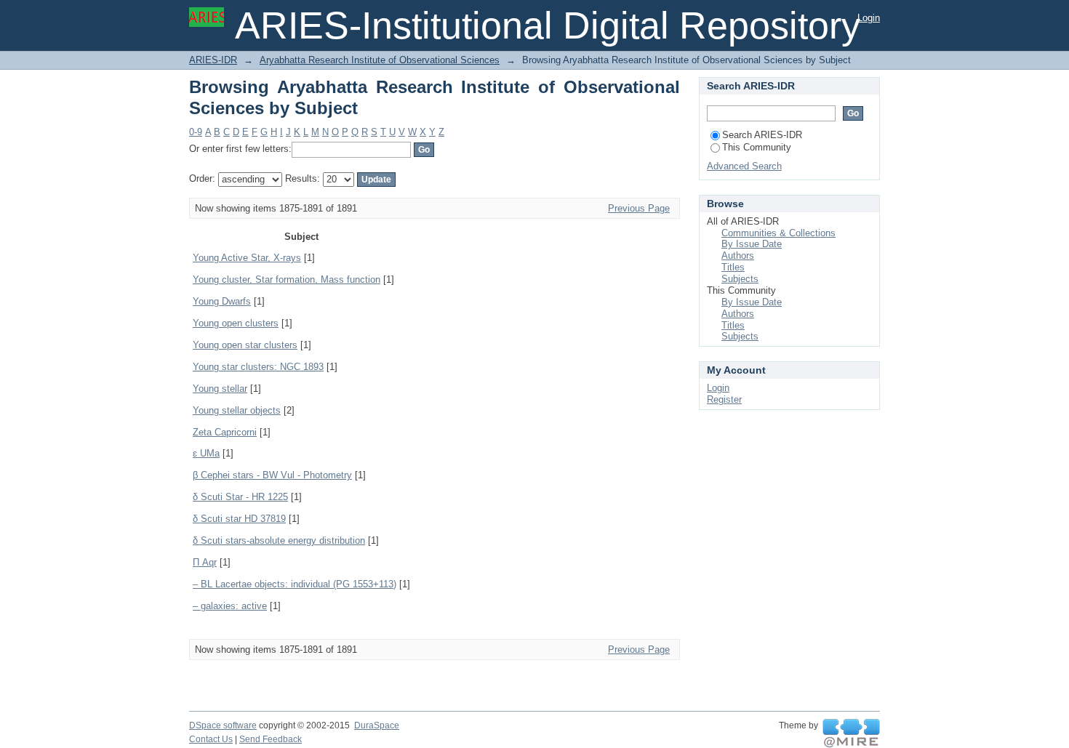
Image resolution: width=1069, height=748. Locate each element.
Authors (737, 255)
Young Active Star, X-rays (247, 257)
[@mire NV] (851, 733)
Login (868, 17)
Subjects (739, 278)
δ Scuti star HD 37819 (239, 518)
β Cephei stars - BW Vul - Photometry (272, 475)
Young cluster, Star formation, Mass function (286, 279)
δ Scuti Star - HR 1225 (240, 496)
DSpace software (223, 725)
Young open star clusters (245, 344)
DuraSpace (376, 725)
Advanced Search (744, 166)
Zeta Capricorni (225, 432)
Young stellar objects (237, 410)
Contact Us (211, 739)
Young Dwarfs (222, 301)
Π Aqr (205, 562)
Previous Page (639, 208)
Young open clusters (236, 323)
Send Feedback (270, 739)
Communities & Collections (778, 233)
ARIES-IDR (213, 60)
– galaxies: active (230, 605)
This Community (756, 147)
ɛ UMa (206, 453)
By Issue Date (751, 243)
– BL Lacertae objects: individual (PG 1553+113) (294, 584)
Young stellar (220, 388)
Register (724, 399)
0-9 (195, 131)
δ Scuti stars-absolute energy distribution (279, 540)
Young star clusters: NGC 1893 (258, 366)
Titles (733, 267)
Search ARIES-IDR (762, 134)
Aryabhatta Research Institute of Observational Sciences (380, 60)
